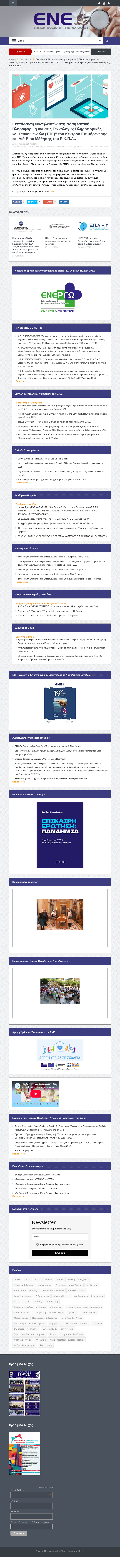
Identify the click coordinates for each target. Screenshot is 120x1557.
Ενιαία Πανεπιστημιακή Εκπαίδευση (84, 1307)
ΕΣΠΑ (27, 1301)
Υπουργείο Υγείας (22, 1340)
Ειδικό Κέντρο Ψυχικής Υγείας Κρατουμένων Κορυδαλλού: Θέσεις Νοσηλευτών (51, 778)
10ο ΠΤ (48, 1279)
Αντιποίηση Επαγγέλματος (69, 1285)
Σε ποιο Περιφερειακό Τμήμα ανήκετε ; (30, 1522)
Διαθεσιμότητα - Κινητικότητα (88, 1296)
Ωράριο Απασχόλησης (25, 1345)
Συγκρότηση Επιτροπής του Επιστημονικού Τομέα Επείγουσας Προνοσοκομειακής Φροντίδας (60, 579)
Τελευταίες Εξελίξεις (74, 147)
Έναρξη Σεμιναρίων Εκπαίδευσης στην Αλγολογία (37, 1175)
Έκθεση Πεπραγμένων (78, 1279)
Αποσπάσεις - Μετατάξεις (26, 1290)
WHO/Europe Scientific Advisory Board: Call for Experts (43, 459)
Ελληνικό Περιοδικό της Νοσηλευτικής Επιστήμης (38, 1307)
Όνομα (14, 1501)
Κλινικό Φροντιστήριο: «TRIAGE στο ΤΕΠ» (34, 1179)
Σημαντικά (47, 147)
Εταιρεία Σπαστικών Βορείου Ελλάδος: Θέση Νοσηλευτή (40, 759)
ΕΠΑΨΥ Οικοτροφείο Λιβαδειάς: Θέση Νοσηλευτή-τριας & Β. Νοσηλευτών (92, 241)
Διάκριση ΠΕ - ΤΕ (61, 1296)
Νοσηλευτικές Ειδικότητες (44, 1318)
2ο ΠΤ (17, 1279)
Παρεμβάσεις (55, 1323)
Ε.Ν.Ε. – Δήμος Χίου (24, 1150)
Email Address (30, 1490)
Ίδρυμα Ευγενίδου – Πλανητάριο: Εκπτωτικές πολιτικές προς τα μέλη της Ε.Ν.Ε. (54, 422)
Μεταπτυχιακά (21, 1318)
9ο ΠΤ (38, 1279)
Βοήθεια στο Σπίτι (76, 1290)
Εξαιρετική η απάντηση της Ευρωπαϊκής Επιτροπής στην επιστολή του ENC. (53, 479)
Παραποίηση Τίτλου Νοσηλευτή (29, 1323)
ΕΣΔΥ (17, 1301)
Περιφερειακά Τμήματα (77, 1323)
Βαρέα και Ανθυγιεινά (53, 1290)
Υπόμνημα (40, 1340)
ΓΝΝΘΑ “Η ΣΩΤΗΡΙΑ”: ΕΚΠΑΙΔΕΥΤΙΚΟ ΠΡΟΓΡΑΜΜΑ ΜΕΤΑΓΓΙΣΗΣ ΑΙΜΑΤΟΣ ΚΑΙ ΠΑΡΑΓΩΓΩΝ (62, 536)
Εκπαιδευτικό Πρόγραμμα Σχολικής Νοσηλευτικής (37, 1188)
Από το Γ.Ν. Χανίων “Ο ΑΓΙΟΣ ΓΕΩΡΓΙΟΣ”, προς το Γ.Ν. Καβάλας (48, 615)
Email (105, 147)
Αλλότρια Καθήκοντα (24, 1285)
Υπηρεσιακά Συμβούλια (71, 1334)
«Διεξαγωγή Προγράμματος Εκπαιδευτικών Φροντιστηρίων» (42, 1193)
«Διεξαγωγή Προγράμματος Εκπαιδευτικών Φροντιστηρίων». (42, 1184)
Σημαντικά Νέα (59, 147)
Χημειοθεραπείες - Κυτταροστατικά (67, 1340)
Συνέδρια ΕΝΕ (50, 1329)
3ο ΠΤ (27, 1279)
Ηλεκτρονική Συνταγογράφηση (49, 1312)
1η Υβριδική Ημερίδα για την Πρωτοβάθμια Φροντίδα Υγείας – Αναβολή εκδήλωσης (55, 523)
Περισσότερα (21, 381)
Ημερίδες (72, 1312)
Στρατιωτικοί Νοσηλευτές (26, 1329)
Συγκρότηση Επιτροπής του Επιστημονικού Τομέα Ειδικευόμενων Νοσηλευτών (53, 557)
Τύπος (53, 1334)
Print (96, 147)
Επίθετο (14, 1511)
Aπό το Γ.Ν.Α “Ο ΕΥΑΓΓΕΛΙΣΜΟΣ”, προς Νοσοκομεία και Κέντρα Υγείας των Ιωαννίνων (58, 606)
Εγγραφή (60, 1252)
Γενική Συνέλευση (22, 1296)
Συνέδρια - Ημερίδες (25, 504)
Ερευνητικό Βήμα (24, 637)
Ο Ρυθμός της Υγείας (71, 1318)
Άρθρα (60, 1279)
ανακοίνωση (46, 1345)
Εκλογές (38, 1301)
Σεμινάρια (97, 1323)
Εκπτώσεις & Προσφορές (28, 402)
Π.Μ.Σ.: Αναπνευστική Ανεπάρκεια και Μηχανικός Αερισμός (58, 241)
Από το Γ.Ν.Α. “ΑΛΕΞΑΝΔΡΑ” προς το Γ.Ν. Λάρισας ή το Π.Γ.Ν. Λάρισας (50, 611)
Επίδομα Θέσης (22, 1312)
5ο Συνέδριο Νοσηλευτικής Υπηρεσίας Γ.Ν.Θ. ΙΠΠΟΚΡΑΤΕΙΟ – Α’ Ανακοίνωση (53, 519)
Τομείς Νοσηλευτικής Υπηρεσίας (30, 1334)
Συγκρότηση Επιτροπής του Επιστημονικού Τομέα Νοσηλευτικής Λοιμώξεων (52, 569)
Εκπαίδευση (37, 147)
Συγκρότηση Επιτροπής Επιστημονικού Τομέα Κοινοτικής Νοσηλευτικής (50, 574)
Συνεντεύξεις (67, 1329)
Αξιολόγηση (92, 1285)
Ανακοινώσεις (45, 1285)
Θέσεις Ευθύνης (89, 1312)
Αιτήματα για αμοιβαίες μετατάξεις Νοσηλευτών (40, 603)
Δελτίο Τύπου (42, 1296)
